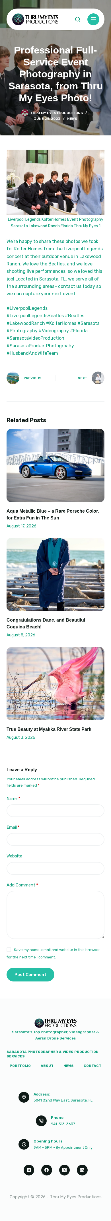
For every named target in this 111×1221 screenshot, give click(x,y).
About (47, 1066)
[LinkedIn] (82, 1170)
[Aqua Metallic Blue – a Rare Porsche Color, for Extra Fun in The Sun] (55, 465)
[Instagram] (29, 1170)
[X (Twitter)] (64, 1170)
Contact (92, 1066)
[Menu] (93, 19)
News (72, 119)
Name (13, 798)
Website (14, 856)
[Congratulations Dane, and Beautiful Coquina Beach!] (55, 574)
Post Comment (30, 974)
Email (13, 827)
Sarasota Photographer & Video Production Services (52, 1054)
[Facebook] (46, 1170)
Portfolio (20, 1066)
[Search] (77, 19)
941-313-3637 (63, 1124)
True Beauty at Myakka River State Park (49, 729)
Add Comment (22, 885)
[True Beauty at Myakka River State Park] (55, 683)
